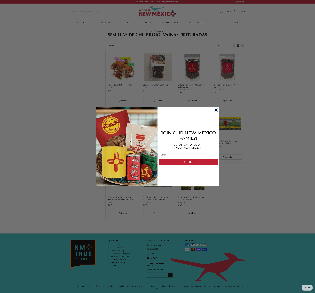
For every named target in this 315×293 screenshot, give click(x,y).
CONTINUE (188, 162)
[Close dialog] (216, 110)
